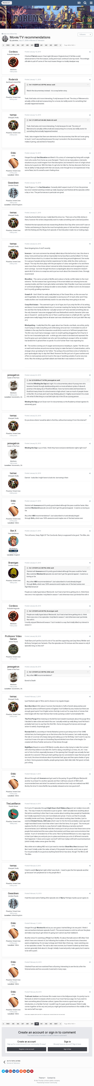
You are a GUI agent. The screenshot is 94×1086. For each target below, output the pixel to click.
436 (18, 45)
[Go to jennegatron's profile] (13, 385)
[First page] (3, 45)
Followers (83, 34)
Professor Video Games (13, 637)
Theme (41, 1078)
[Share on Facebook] (6, 1071)
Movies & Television (37, 40)
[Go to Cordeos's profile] (13, 62)
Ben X (13, 530)
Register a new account (26, 1049)
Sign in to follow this (10, 34)
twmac (49, 85)
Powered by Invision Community (47, 1082)
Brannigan (13, 562)
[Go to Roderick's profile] (13, 90)
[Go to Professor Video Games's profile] (13, 649)
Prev (8, 45)
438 (27, 45)
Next (55, 45)
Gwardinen (13, 182)
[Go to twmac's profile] (13, 125)
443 (51, 45)
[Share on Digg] (14, 1071)
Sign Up (82, 9)
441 (41, 45)
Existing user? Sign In (66, 9)
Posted (33, 52)
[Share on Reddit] (21, 1071)
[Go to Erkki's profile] (13, 163)
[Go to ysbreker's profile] (5, 39)
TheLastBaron (13, 803)
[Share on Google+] (10, 1071)
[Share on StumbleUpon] (24, 1071)
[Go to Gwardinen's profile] (13, 193)
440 (37, 45)
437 (23, 45)
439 (32, 45)
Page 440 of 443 (69, 45)
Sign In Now (67, 1049)
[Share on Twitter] (3, 1071)
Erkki (13, 153)
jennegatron (13, 375)
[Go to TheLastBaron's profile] (13, 814)
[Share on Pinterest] (31, 1071)
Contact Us (51, 1078)
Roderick (13, 79)
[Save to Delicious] (17, 1071)
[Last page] (60, 45)
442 (46, 45)
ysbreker (15, 40)
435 (13, 45)
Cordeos (13, 51)
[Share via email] (28, 1071)
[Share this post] (89, 52)
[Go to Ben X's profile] (13, 541)
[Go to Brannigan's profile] (13, 573)
